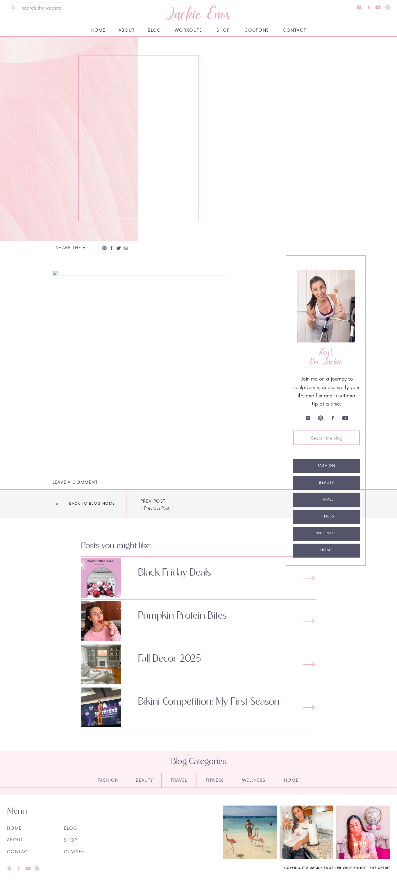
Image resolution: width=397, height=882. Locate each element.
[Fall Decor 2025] (309, 664)
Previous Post (156, 508)
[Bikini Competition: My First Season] (309, 707)
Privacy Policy (351, 868)
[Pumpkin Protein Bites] (309, 621)
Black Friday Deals (174, 573)
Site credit (380, 868)
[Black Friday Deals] (309, 578)
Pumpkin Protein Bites (182, 616)
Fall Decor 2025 (169, 659)
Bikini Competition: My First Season (208, 702)
